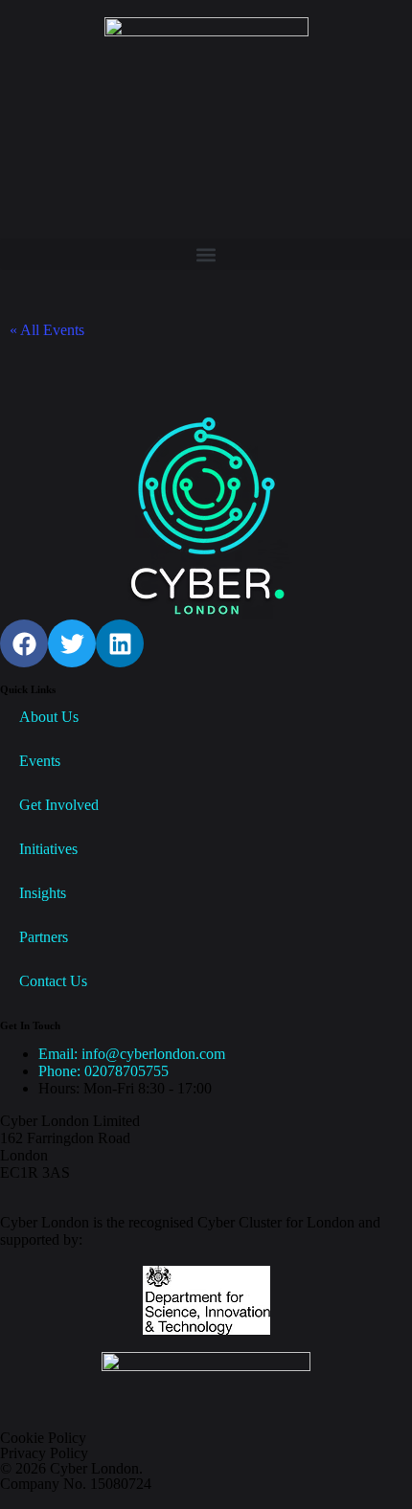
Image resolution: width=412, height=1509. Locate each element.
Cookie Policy (43, 1438)
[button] (206, 254)
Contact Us (53, 981)
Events (39, 761)
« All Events (47, 330)
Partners (43, 937)
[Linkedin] (120, 643)
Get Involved (59, 805)
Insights (42, 893)
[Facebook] (24, 643)
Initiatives (48, 849)
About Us (49, 717)
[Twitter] (72, 643)
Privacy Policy (44, 1453)
